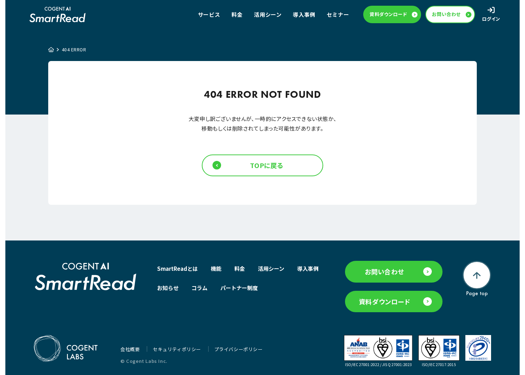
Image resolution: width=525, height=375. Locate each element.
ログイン (491, 18)
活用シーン (267, 14)
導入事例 (304, 14)
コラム (199, 288)
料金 (236, 14)
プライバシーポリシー (238, 349)
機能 (216, 268)
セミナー (338, 14)
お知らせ (168, 288)
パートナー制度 (239, 288)
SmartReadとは (177, 268)
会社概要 (130, 349)
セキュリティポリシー (177, 349)
